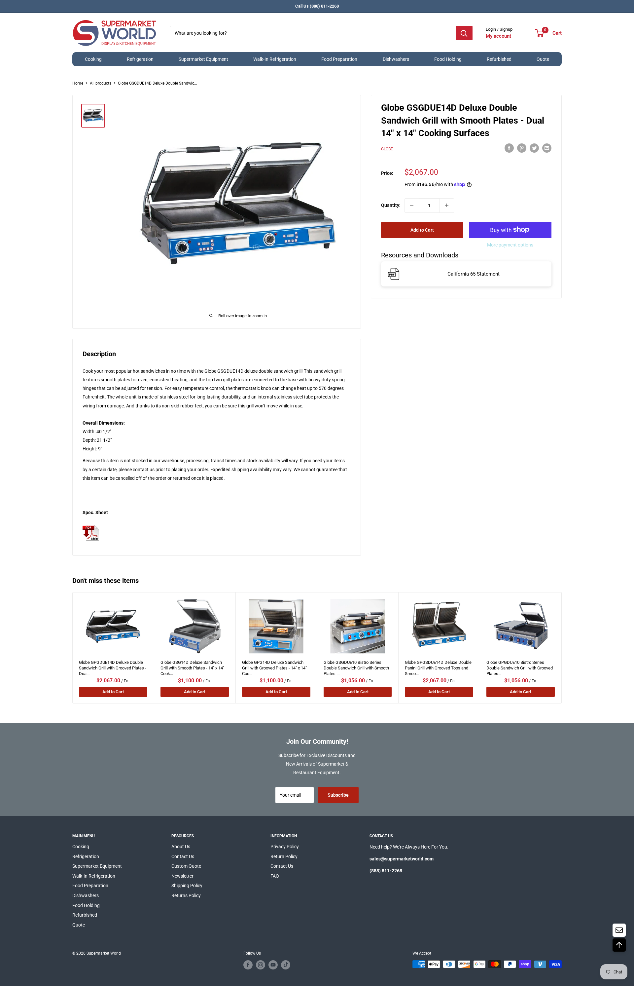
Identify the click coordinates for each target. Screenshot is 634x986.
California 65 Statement (473, 274)
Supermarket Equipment (203, 59)
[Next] (561, 648)
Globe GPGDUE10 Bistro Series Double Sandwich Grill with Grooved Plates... (520, 666)
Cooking (93, 59)
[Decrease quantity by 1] (412, 205)
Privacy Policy (284, 846)
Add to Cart (422, 229)
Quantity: (391, 205)
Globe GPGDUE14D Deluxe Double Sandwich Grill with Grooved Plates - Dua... (112, 666)
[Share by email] (546, 148)
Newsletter (182, 876)
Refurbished (499, 59)
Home (77, 83)
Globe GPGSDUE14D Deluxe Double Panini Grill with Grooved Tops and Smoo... (438, 666)
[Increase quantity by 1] (447, 205)
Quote (543, 59)
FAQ (274, 876)
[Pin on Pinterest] (521, 148)
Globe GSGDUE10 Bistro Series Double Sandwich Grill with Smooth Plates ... (356, 666)
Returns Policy (186, 895)
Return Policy (284, 856)
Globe (387, 148)
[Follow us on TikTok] (285, 964)
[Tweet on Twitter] (534, 148)
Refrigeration (140, 59)
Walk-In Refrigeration (274, 59)
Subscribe (338, 795)
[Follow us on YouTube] (273, 964)
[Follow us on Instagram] (260, 964)
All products (100, 83)
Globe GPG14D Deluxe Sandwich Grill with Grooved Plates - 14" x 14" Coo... (274, 666)
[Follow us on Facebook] (248, 964)
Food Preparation (339, 59)
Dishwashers (396, 59)
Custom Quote (186, 866)
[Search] (464, 33)
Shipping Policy (186, 885)
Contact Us (182, 856)
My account (498, 36)
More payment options (510, 244)
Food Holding (448, 59)
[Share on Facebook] (509, 148)
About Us (180, 846)
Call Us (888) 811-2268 (317, 6)
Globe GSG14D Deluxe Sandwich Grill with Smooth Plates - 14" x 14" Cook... (192, 666)
